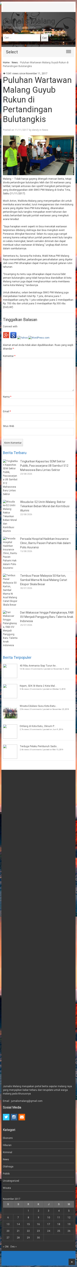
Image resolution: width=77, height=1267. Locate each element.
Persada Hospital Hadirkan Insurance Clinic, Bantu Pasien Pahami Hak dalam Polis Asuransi (45, 543)
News (15, 62)
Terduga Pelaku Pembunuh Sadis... (39, 746)
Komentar (9, 356)
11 (58, 1217)
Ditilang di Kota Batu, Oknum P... (38, 726)
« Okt (6, 1246)
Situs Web (8, 426)
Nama (7, 396)
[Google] (13, 337)
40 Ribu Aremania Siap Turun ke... (38, 665)
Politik (6, 1173)
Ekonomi (8, 1138)
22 (28, 1231)
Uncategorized (11, 1180)
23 (38, 1231)
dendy (35, 130)
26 (69, 1231)
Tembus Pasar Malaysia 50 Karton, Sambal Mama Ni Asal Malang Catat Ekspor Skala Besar (43, 580)
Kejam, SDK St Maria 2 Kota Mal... (38, 685)
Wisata (7, 1188)
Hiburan (7, 1145)
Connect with (10, 326)
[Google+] (6, 337)
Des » (13, 1246)
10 (48, 1217)
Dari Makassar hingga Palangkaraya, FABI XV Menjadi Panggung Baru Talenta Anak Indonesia (47, 617)
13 (8, 1224)
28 (18, 1237)
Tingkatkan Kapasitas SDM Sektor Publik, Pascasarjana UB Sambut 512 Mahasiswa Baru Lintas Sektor (44, 466)
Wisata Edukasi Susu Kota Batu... (38, 706)
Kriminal (7, 1152)
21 (18, 1231)
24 (48, 1231)
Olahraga (8, 1166)
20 (8, 1231)
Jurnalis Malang (29, 21)
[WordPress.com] (38, 337)
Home (6, 62)
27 (8, 1237)
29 (28, 1237)
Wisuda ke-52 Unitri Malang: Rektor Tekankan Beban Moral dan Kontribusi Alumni (44, 506)
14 (18, 1224)
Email (7, 411)
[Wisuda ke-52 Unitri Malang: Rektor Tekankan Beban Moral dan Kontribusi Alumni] (10, 516)
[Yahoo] (22, 337)
